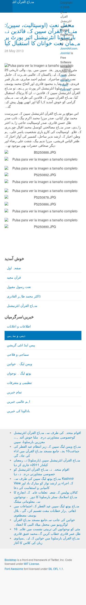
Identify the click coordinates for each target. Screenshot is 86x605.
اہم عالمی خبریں (18, 401)
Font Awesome (14, 569)
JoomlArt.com (68, 48)
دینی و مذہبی (16, 335)
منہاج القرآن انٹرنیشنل (22, 305)
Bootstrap (11, 560)
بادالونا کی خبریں (18, 410)
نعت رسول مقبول (19, 286)
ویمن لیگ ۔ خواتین (19, 363)
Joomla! (65, 53)
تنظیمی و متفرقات (19, 382)
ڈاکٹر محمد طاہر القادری (24, 296)
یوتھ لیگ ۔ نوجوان (19, 373)
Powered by (25, 581)
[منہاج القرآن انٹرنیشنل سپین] (18, 3)
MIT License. (32, 564)
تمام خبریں (14, 392)
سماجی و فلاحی (18, 354)
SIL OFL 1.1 (55, 569)
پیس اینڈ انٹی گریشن (21, 345)
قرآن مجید (14, 277)
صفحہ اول (14, 268)
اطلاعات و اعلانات (19, 326)
